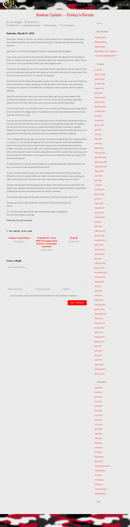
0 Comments (68, 25)
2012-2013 (98, 401)
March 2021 (99, 148)
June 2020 (98, 176)
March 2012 (99, 318)
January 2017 (99, 212)
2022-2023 (98, 443)
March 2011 (99, 332)
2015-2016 (98, 415)
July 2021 (98, 130)
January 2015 (99, 254)
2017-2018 (98, 424)
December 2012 (100, 314)
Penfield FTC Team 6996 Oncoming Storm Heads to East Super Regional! (46, 242)
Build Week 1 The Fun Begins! (105, 51)
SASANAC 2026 (100, 37)
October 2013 (100, 277)
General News (50, 25)
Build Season (99, 457)
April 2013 (98, 295)
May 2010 (98, 355)
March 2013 (99, 300)
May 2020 (98, 180)
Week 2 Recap (100, 47)
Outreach (98, 475)
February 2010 (100, 369)
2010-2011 (98, 392)
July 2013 (98, 286)
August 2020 (99, 171)
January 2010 (99, 374)
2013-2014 (98, 406)
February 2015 (100, 249)
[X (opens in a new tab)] (116, 5)
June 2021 (98, 134)
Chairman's (99, 461)
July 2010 (98, 346)
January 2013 (99, 309)
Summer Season (101, 489)
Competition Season (31, 25)
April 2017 (98, 199)
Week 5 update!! (101, 42)
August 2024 (99, 88)
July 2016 (98, 222)
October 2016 (100, 217)
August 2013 (99, 282)
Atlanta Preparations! (19, 238)
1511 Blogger (16, 22)
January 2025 (99, 79)
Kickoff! (74, 238)
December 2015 (100, 240)
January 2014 (99, 268)
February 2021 (100, 153)
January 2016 (99, 235)
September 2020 (101, 166)
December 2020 (100, 157)
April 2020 (98, 185)
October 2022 (100, 111)
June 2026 (98, 70)
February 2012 (100, 323)
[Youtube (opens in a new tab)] (128, 5)
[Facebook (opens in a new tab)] (120, 5)
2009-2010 (14, 25)
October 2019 (100, 189)
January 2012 (99, 328)
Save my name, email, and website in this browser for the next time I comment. (44, 295)
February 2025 (100, 74)
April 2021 (98, 143)
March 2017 (99, 203)
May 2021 (98, 139)
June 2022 (98, 116)
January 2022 (99, 125)
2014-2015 (98, 411)
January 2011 (99, 341)
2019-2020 (98, 429)
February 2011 (100, 337)
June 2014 (98, 258)
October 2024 (100, 83)
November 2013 (101, 272)
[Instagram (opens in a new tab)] (124, 5)
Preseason (98, 484)
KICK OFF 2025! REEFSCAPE (106, 56)
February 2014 (100, 263)
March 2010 (99, 364)
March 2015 (99, 245)
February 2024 (100, 97)
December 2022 (100, 107)
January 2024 (99, 102)
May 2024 (98, 93)
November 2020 (101, 162)
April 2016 (98, 226)
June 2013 (98, 291)
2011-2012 (98, 397)
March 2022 (99, 120)
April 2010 (98, 360)
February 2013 (100, 305)
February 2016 (100, 231)
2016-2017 (98, 420)
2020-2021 (98, 434)
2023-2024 (98, 447)
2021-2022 (98, 438)
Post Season (99, 480)
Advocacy (98, 452)
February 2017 (100, 208)
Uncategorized (100, 493)
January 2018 (99, 194)
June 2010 (98, 351)
